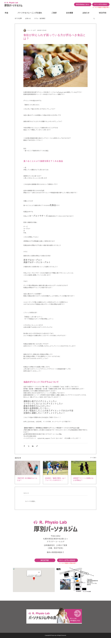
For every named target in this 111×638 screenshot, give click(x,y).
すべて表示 (93, 457)
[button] (94, 18)
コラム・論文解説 (39, 18)
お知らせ (28, 18)
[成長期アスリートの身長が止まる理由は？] (83, 468)
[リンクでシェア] (37, 446)
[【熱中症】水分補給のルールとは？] (27, 468)
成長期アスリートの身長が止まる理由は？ (83, 479)
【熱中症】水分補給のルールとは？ (27, 479)
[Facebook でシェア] (24, 446)
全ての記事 (18, 18)
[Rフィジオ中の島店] (54, 616)
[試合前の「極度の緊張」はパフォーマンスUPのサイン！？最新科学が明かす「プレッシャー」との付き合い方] (55, 468)
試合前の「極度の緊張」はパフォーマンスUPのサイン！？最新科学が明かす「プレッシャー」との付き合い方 (55, 479)
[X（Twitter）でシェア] (28, 446)
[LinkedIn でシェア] (33, 446)
